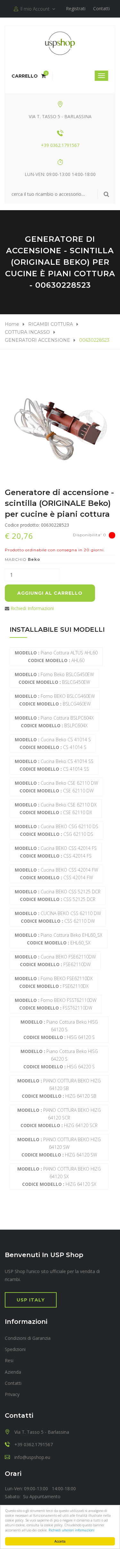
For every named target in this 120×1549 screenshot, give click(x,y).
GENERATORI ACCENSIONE (37, 340)
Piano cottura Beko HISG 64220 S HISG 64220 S (59, 1059)
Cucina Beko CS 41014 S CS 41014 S (53, 743)
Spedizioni (15, 1349)
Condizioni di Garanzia (28, 1338)
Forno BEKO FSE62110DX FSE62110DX (54, 982)
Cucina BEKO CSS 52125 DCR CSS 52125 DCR (57, 895)
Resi (9, 1360)
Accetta (60, 1541)
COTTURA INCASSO (27, 332)
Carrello (29, 76)
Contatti (101, 8)
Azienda (13, 1372)
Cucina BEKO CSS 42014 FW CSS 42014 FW (56, 874)
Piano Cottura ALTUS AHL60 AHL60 (56, 656)
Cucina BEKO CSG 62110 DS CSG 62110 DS (56, 830)
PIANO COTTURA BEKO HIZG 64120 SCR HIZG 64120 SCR (59, 1117)
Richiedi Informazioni (32, 608)
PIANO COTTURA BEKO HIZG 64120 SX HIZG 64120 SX (59, 1176)
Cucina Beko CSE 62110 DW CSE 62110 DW (56, 787)
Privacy (12, 1394)
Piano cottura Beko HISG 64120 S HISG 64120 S (59, 1029)
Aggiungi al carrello (50, 593)
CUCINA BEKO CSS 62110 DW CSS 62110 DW (58, 917)
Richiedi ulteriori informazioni (71, 1530)
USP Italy (31, 1300)
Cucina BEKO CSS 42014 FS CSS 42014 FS (56, 852)
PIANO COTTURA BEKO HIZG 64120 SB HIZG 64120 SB (59, 1088)
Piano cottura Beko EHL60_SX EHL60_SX (58, 939)
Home (12, 324)
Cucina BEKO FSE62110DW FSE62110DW (55, 960)
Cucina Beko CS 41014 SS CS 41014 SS (54, 765)
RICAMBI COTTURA (50, 324)
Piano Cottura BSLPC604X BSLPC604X (54, 722)
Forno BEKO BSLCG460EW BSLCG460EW (55, 700)
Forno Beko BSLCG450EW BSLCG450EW (54, 678)
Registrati (75, 8)
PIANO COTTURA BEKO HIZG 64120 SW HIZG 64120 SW (59, 1147)
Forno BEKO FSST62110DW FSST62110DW (55, 1004)
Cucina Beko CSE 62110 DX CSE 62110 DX (56, 808)
